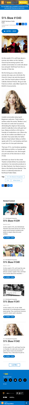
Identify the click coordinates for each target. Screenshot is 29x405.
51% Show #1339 (11, 220)
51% (8, 180)
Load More (14, 365)
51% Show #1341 (11, 301)
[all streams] (27, 403)
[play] (2, 403)
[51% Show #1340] (13, 250)
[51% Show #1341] (13, 290)
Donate (24, 2)
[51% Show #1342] (13, 329)
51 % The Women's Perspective (15, 176)
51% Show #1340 (11, 262)
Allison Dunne (16, 180)
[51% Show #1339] (13, 209)
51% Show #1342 (11, 341)
